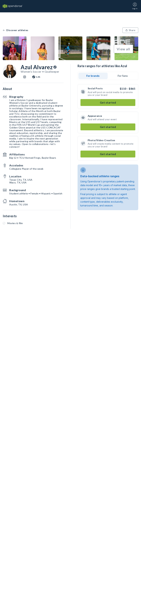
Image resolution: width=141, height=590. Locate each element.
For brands (93, 75)
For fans (123, 75)
